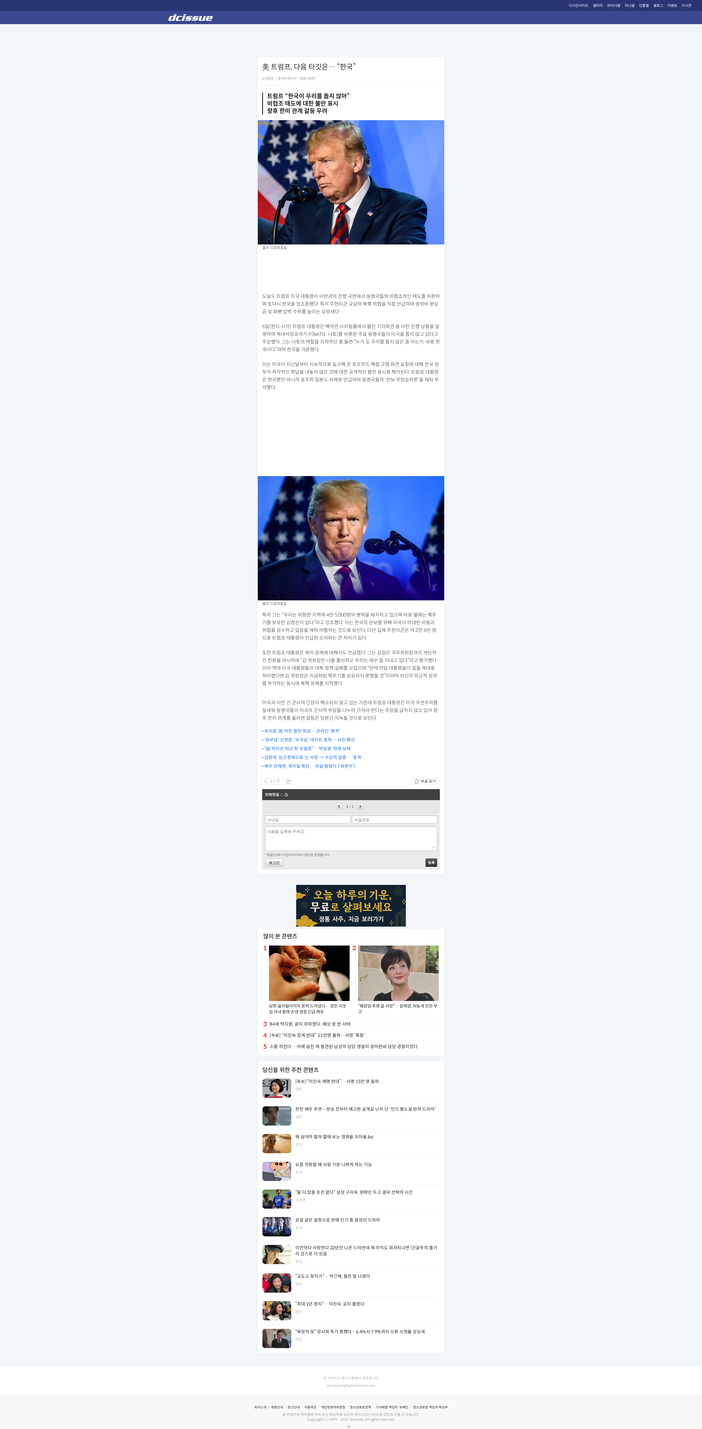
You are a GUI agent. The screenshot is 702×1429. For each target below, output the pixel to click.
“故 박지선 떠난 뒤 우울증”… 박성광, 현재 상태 (307, 748)
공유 (288, 781)
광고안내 (294, 1407)
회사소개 (260, 1407)
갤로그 (658, 5)
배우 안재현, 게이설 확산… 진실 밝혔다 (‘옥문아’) (309, 766)
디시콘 (687, 5)
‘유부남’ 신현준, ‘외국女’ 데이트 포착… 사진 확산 (309, 739)
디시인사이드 (578, 5)
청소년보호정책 (360, 1407)
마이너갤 (613, 5)
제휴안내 (277, 1407)
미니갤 (630, 5)
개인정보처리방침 (333, 1407)
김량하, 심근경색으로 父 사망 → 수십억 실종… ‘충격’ (313, 757)
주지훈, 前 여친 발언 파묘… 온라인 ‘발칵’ (302, 731)
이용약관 (310, 1407)
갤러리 (598, 5)
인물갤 (644, 5)
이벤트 (672, 5)
